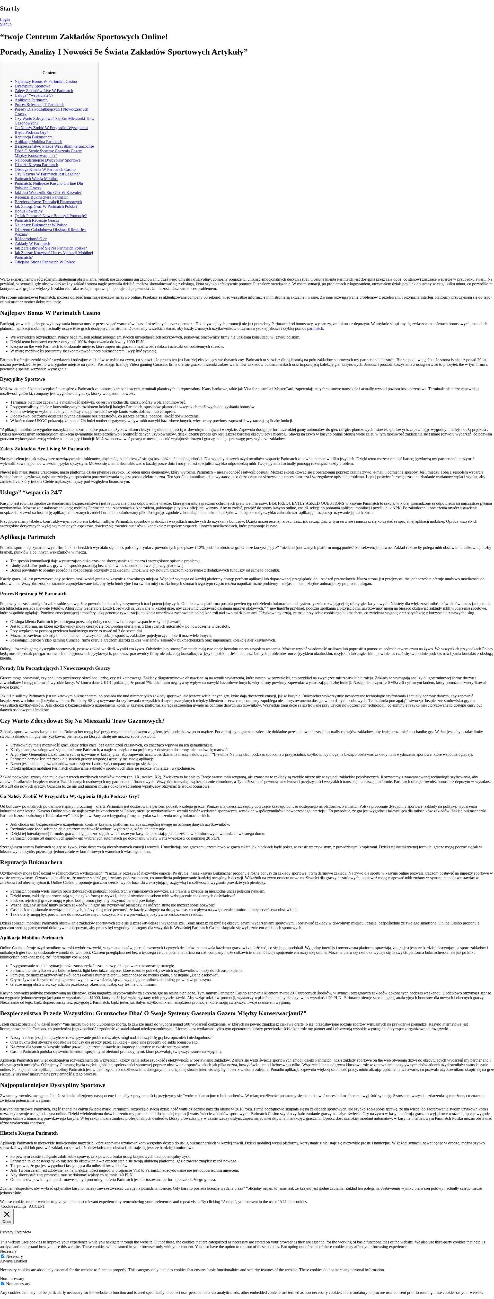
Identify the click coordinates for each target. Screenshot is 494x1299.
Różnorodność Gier (31, 239)
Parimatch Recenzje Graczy (37, 220)
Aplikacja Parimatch (31, 100)
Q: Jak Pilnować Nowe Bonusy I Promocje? (51, 215)
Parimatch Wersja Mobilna (36, 178)
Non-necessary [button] (12, 1278)
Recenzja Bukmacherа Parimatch (41, 197)
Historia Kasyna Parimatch (36, 165)
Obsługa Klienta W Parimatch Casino (45, 169)
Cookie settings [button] (13, 1206)
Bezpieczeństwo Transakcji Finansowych (48, 202)
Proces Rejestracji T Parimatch (39, 104)
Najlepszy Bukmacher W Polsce (41, 225)
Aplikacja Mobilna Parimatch (38, 141)
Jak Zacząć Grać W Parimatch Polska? (46, 206)
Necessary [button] (8, 1251)
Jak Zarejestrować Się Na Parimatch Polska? (51, 248)
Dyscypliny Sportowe (32, 86)
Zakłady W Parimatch (32, 243)
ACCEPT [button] (37, 1206)
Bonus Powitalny (29, 211)
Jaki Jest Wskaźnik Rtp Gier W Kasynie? (48, 192)
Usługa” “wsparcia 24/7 (34, 95)
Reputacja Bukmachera (33, 137)
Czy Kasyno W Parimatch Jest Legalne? (47, 174)
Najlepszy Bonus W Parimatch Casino (46, 81)
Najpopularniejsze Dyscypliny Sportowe (48, 160)
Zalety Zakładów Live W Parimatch (44, 90)
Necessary (14, 1256)
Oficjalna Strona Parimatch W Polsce (45, 262)
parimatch (315, 328)
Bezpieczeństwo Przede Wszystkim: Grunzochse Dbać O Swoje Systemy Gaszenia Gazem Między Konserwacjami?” (54, 151)
